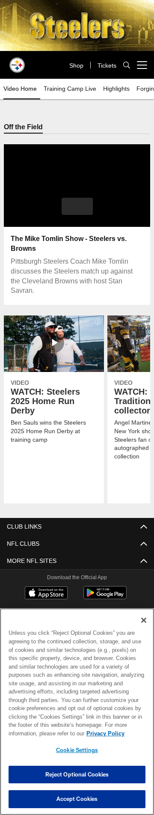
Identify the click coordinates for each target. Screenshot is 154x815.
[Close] (143, 620)
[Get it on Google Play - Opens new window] (105, 597)
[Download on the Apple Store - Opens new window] (46, 594)
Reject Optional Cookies (77, 774)
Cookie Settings (77, 750)
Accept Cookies (77, 798)
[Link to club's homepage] (17, 61)
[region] (77, 711)
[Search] (126, 65)
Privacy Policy (37, 733)
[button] (77, 206)
